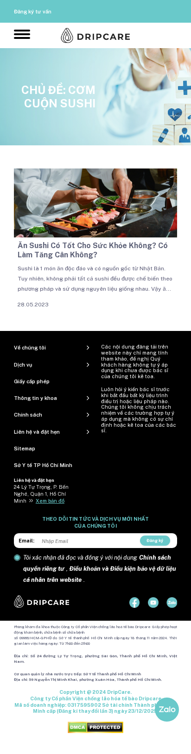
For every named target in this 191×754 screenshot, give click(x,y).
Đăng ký (154, 540)
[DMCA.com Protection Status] (95, 727)
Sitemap (24, 448)
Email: (26, 540)
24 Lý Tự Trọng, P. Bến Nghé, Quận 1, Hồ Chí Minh (41, 494)
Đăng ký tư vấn (32, 11)
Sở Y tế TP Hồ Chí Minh (43, 465)
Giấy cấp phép (32, 381)
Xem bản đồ (50, 501)
